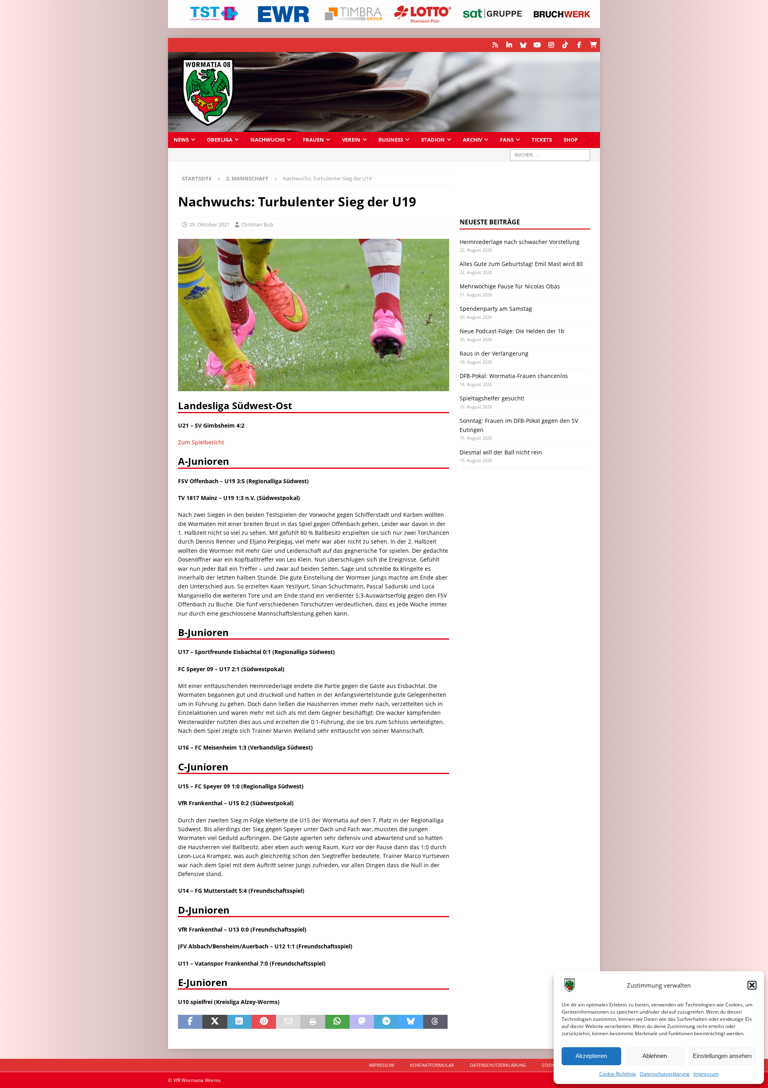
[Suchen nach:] (550, 155)
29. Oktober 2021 (209, 224)
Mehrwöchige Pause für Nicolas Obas (510, 286)
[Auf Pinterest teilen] (264, 1022)
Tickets (542, 139)
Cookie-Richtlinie (617, 1073)
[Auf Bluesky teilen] (410, 1022)
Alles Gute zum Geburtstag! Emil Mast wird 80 (521, 264)
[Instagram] (551, 45)
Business (390, 139)
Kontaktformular (432, 1065)
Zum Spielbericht (201, 442)
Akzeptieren (591, 1055)
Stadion (433, 139)
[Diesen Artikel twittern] (214, 1022)
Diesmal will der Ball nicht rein (501, 452)
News (181, 139)
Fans (507, 139)
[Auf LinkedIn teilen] (239, 1022)
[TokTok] (565, 45)
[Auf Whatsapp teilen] (337, 1022)
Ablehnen (654, 1055)
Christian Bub (257, 224)
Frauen (313, 139)
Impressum (706, 1073)
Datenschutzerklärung (665, 1073)
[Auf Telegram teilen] (386, 1022)
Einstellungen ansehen (722, 1055)
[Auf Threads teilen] (435, 1022)
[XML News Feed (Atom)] (495, 45)
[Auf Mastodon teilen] (362, 1022)
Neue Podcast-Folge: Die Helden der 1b (512, 331)
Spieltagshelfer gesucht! (492, 398)
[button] (752, 985)
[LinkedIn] (509, 45)
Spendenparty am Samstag (496, 308)
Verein (351, 139)
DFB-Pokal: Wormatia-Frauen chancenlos (514, 376)
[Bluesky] (523, 45)
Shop (571, 139)
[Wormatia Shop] (593, 45)
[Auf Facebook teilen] (190, 1022)
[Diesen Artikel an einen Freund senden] (288, 1022)
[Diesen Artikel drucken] (312, 1022)
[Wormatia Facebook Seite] (579, 45)
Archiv (472, 139)
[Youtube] (537, 45)
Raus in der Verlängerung (494, 353)
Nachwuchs (267, 139)
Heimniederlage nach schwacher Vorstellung (520, 242)
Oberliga (219, 139)
